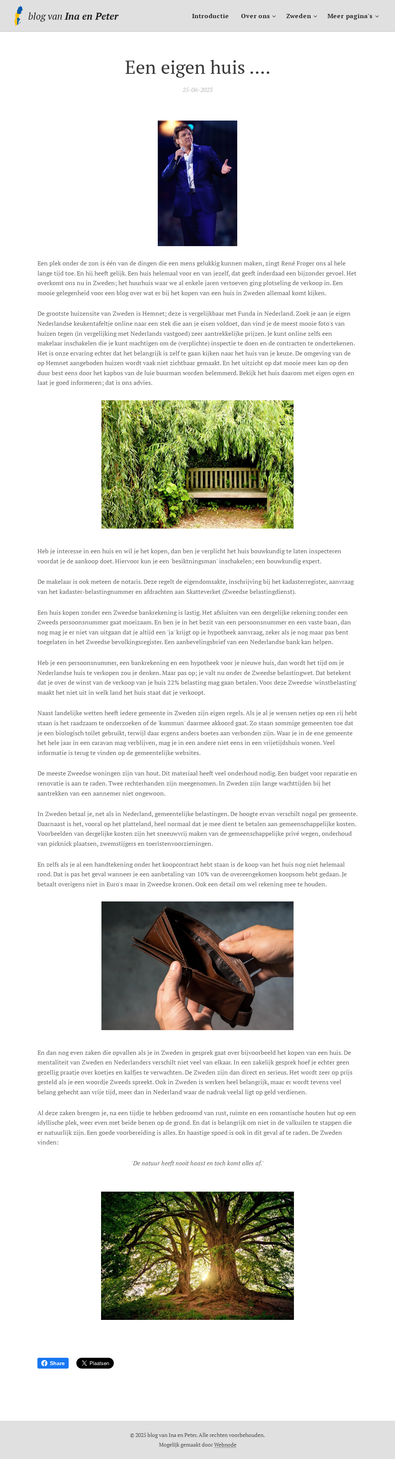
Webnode (225, 1444)
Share (57, 1363)
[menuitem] (212, 16)
